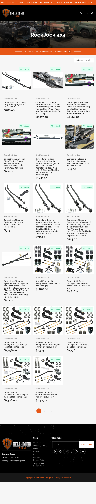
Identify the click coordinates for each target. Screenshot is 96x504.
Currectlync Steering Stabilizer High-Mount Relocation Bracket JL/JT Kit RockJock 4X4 (78, 160)
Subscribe (86, 444)
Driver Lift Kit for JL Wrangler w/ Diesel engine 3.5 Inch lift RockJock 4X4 (47, 343)
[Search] (81, 12)
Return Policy (38, 466)
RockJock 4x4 (10, 99)
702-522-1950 (14, 457)
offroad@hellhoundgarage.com (13, 461)
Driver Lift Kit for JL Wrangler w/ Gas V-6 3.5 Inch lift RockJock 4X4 (78, 343)
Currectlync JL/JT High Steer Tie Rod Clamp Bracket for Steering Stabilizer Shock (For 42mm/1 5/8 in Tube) (14, 160)
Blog (35, 454)
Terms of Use (38, 463)
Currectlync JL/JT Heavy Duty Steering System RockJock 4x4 (15, 103)
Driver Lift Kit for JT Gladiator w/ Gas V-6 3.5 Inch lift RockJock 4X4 (46, 393)
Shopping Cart (39, 445)
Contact (36, 457)
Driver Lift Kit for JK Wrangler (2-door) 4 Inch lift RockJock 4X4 (47, 282)
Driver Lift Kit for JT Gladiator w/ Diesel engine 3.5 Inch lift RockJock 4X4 (16, 393)
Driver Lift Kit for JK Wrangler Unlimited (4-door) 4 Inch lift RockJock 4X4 (78, 282)
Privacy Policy (39, 460)
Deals (35, 448)
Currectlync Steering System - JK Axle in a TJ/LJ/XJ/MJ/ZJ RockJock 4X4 (13, 221)
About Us (37, 443)
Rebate (36, 451)
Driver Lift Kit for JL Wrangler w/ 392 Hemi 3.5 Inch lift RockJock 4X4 (15, 343)
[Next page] (57, 410)
